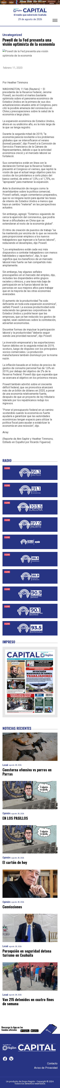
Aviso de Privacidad (46, 1067)
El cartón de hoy (14, 862)
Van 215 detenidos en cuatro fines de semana (28, 1001)
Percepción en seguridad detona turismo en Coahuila (26, 953)
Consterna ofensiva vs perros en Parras (27, 772)
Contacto (52, 1063)
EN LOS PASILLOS (15, 818)
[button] (55, 20)
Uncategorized (12, 35)
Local (5, 765)
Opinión (6, 813)
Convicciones (12, 907)
